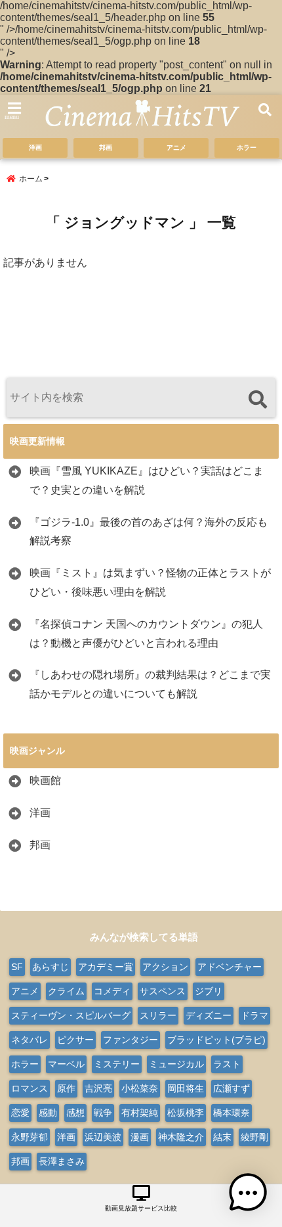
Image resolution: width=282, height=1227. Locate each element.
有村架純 (139, 1112)
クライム (66, 991)
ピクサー (75, 1039)
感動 (48, 1112)
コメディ (112, 991)
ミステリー (117, 1064)
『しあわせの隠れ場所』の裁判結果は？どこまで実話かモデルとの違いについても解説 (150, 684)
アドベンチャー (229, 966)
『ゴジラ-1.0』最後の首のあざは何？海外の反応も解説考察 (149, 532)
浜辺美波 (103, 1137)
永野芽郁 (29, 1137)
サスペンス (163, 991)
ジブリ (208, 991)
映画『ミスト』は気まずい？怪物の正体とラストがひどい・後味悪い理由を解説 (150, 582)
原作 (66, 1088)
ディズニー (209, 1015)
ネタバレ (29, 1039)
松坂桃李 (185, 1112)
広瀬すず (231, 1088)
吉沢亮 (98, 1088)
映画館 (45, 780)
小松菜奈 (139, 1088)
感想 (75, 1112)
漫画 (140, 1137)
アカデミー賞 (105, 966)
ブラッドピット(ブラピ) (216, 1039)
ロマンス (29, 1088)
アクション (165, 966)
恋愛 (20, 1112)
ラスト (227, 1064)
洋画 (35, 147)
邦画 (105, 147)
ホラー (246, 147)
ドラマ (254, 1015)
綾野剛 (254, 1137)
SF (17, 966)
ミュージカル (176, 1064)
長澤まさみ (62, 1161)
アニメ (176, 147)
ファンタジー (130, 1039)
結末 (222, 1137)
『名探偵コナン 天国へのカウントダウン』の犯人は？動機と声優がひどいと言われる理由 (146, 633)
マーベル (66, 1064)
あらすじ (50, 966)
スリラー (158, 1015)
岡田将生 (185, 1088)
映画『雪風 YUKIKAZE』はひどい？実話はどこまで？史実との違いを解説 (147, 480)
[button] (248, 1193)
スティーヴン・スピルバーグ (71, 1015)
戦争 (103, 1112)
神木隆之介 (181, 1137)
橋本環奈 (231, 1112)
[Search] (257, 399)
